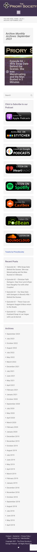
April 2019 (11, 469)
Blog (9, 538)
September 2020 (13, 404)
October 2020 (12, 399)
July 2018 (10, 511)
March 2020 (11, 422)
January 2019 (12, 483)
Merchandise (25, 538)
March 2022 (11, 362)
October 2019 (12, 446)
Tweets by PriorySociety (14, 252)
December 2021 (13, 367)
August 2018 (12, 506)
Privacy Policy (25, 536)
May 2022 (11, 357)
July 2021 (10, 371)
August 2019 (12, 450)
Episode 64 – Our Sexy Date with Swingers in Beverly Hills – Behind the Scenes (19, 294)
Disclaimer (16, 536)
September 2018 (13, 502)
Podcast (8, 536)
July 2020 (10, 408)
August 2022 (12, 348)
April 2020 (11, 418)
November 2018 (13, 492)
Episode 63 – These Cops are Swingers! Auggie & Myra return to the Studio (19, 304)
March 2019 (11, 474)
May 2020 (11, 413)
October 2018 (12, 497)
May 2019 (11, 464)
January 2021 (12, 394)
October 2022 (12, 343)
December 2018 (13, 488)
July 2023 (10, 339)
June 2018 (11, 516)
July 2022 (10, 353)
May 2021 (11, 380)
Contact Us (15, 538)
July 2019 (10, 455)
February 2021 (12, 390)
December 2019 (13, 436)
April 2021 (11, 385)
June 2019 (11, 460)
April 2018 (11, 525)
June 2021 (11, 376)
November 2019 (13, 441)
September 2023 (13, 334)
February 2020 (12, 427)
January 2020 (12, 432)
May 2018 (11, 520)
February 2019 (12, 478)
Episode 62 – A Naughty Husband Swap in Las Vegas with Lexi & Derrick (18, 314)
